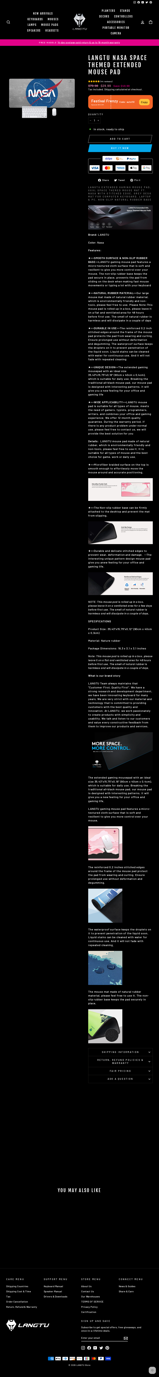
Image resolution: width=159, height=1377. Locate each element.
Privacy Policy (89, 1306)
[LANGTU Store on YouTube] (95, 1348)
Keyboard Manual (53, 1286)
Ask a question (120, 1079)
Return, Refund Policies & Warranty (120, 1061)
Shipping (109, 89)
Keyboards (35, 19)
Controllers (123, 16)
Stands (125, 10)
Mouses (53, 19)
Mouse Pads (49, 24)
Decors (104, 16)
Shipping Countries (17, 1286)
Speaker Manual (53, 1291)
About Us (86, 1286)
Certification (88, 1312)
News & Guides (127, 1286)
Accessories (116, 22)
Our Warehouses (90, 1296)
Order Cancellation (17, 1301)
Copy (144, 102)
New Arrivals (43, 13)
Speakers (34, 30)
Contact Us (87, 1291)
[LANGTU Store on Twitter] (101, 1348)
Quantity (96, 114)
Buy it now (120, 148)
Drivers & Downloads (55, 1296)
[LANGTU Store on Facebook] (89, 1348)
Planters (108, 10)
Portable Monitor (115, 27)
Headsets (52, 30)
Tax (8, 1296)
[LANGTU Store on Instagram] (83, 1348)
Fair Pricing (120, 1071)
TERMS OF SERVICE (92, 1301)
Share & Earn (126, 1291)
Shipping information (120, 1052)
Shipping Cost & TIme (18, 1291)
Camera (116, 33)
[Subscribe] (126, 1338)
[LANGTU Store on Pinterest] (107, 1348)
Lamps (32, 24)
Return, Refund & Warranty (21, 1306)
